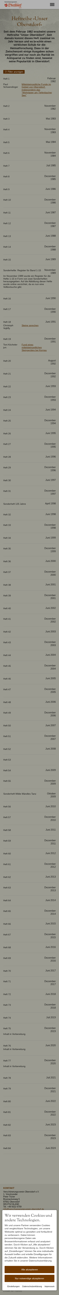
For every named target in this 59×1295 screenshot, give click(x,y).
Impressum (49, 1286)
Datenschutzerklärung (32, 1286)
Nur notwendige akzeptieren (29, 1278)
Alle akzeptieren (29, 1269)
